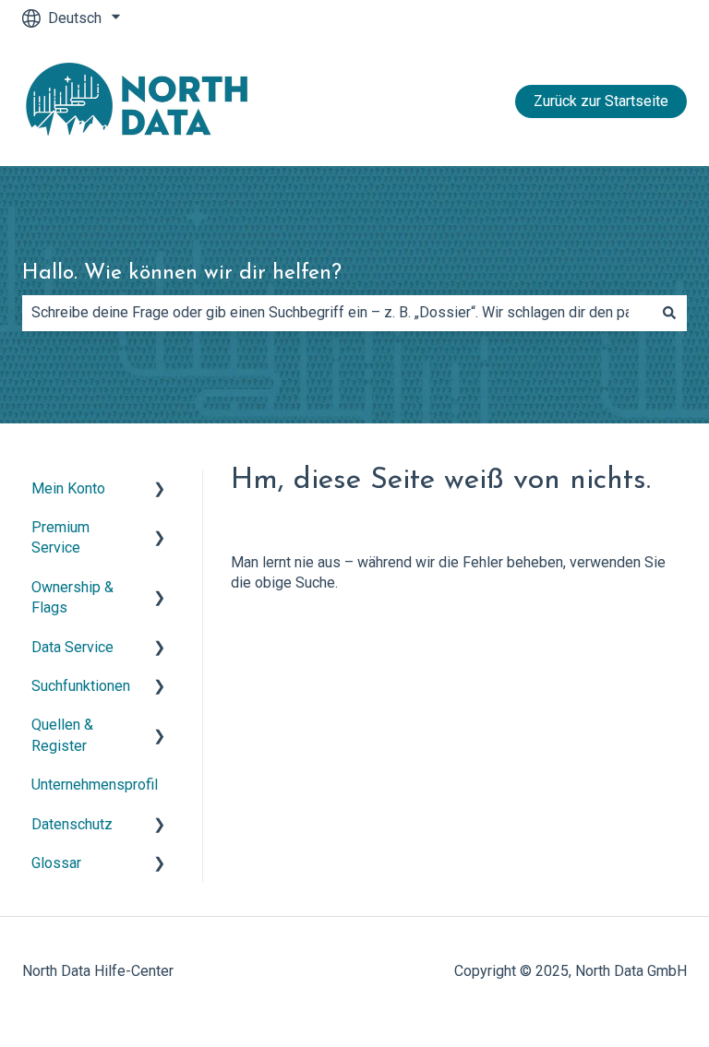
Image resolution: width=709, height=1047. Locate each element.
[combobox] (337, 312)
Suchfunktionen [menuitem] (80, 686)
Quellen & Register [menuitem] (62, 735)
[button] (159, 490)
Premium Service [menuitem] (60, 537)
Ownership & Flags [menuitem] (72, 597)
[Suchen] (669, 312)
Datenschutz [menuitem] (72, 824)
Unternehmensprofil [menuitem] (94, 784)
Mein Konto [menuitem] (68, 488)
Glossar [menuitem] (56, 863)
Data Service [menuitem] (72, 647)
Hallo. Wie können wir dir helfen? (182, 273)
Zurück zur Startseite (601, 101)
